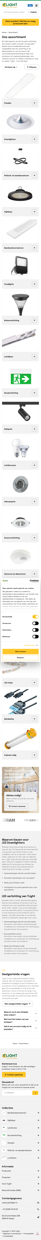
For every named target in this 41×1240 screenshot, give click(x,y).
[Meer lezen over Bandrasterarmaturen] (34, 247)
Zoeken (33, 12)
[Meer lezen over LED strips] (34, 682)
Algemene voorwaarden (12, 1233)
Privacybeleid (29, 1233)
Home (4, 32)
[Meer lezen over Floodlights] (34, 284)
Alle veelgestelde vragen (16, 1003)
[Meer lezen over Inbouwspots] (34, 501)
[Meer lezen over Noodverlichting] (34, 392)
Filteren (33, 67)
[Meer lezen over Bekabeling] (34, 718)
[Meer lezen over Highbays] (34, 211)
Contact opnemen (18, 806)
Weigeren (20, 657)
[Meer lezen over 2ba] (30, 5)
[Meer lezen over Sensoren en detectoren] (34, 573)
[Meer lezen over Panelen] (34, 102)
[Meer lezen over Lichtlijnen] (34, 356)
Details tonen (30, 645)
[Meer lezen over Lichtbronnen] (34, 465)
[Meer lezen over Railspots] (34, 429)
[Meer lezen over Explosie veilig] (34, 755)
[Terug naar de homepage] (9, 5)
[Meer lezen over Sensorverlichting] (34, 537)
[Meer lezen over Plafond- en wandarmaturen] (34, 175)
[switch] (35, 623)
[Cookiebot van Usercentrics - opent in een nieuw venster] (29, 581)
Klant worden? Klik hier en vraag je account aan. (21, 22)
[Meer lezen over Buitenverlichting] (34, 320)
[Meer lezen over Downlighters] (34, 139)
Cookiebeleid (8, 1236)
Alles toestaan (20, 651)
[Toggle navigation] (36, 5)
